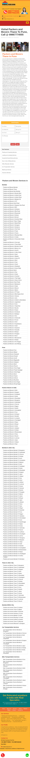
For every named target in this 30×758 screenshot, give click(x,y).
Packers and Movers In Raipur (10, 422)
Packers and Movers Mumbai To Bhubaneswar (14, 549)
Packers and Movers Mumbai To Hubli (12, 544)
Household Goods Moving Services (10, 158)
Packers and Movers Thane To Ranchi (12, 601)
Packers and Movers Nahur (10, 270)
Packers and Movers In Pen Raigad (12, 341)
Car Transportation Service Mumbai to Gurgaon (15, 640)
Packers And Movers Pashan (10, 376)
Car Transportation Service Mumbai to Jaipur (14, 646)
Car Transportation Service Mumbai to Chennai (14, 633)
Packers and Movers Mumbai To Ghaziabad (14, 470)
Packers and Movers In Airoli (10, 322)
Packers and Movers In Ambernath (11, 318)
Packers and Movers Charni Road (11, 282)
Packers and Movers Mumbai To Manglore (13, 540)
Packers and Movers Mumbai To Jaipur (12, 474)
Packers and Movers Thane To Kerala (12, 593)
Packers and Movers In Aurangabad (12, 410)
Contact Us (20, 710)
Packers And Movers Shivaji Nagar (12, 384)
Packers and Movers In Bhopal (10, 424)
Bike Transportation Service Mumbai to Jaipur (14, 680)
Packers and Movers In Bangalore (11, 400)
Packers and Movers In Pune (10, 412)
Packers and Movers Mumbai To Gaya (12, 506)
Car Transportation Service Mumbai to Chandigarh (12, 643)
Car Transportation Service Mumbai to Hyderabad (12, 637)
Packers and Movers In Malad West (12, 223)
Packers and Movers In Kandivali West (12, 219)
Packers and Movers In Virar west (11, 242)
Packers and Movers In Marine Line (12, 248)
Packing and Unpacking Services (9, 152)
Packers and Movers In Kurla (10, 304)
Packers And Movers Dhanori (10, 366)
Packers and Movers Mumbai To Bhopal (13, 498)
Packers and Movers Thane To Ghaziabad (13, 575)
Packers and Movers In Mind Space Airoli (13, 294)
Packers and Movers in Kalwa (10, 274)
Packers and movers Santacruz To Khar (13, 613)
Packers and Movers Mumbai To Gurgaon (13, 472)
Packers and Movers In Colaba (10, 237)
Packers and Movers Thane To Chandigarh (13, 577)
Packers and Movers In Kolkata (11, 430)
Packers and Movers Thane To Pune (12, 587)
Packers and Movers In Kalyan (10, 310)
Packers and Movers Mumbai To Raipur (13, 551)
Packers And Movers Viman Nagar (11, 368)
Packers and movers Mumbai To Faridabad (13, 466)
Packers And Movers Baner (10, 374)
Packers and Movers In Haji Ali (10, 250)
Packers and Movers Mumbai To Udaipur (13, 476)
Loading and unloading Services (9, 155)
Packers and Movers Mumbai (10, 187)
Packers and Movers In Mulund (10, 288)
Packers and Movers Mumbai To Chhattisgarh (14, 553)
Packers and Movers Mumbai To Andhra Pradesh (13, 556)
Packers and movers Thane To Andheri (13, 607)
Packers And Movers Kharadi (10, 356)
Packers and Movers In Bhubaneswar (12, 432)
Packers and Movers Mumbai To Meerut (13, 494)
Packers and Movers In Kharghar (11, 334)
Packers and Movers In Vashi (10, 326)
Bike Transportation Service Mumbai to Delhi (14, 668)
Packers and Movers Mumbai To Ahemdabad (14, 518)
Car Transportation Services (8, 166)
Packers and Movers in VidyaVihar (11, 306)
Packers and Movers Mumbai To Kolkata (13, 456)
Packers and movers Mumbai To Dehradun (13, 559)
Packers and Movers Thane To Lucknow (13, 599)
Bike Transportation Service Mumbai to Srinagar (12, 688)
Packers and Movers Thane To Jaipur (12, 591)
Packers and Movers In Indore (10, 426)
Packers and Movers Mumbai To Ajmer (12, 480)
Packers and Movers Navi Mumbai (11, 191)
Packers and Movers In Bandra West (12, 193)
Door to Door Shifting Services (8, 161)
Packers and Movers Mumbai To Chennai (13, 454)
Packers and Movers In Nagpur (10, 406)
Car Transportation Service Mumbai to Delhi (14, 635)
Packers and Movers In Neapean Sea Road (14, 205)
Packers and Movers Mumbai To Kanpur (13, 486)
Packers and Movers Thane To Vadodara (13, 585)
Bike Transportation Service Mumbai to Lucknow (12, 682)
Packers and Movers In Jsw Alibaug (12, 343)
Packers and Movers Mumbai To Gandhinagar (14, 522)
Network (25, 708)
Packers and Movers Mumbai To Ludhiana (13, 532)
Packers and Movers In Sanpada (11, 330)
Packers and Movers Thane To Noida (12, 573)
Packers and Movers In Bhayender (11, 213)
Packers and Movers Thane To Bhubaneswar (14, 597)
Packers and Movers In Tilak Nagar (12, 278)
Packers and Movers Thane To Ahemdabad (14, 583)
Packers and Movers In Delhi (10, 390)
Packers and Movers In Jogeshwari (12, 302)
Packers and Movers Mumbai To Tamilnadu (14, 528)
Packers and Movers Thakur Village (12, 221)
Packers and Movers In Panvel (10, 320)
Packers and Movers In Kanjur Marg (12, 268)
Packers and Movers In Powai (10, 231)
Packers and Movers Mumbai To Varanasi (13, 488)
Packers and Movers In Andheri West (12, 197)
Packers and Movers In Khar (10, 272)
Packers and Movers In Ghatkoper (11, 266)
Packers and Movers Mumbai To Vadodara (13, 516)
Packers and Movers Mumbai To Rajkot (13, 524)
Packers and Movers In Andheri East (12, 195)
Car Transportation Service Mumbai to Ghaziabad (12, 652)
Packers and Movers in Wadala (11, 256)
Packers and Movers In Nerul (10, 336)
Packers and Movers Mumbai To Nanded (13, 546)
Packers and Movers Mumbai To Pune (12, 512)
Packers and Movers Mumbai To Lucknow (13, 484)
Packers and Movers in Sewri (10, 254)
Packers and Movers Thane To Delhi (12, 571)
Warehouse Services (6, 169)
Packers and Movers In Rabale (10, 339)
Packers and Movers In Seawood (11, 328)
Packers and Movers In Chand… (11, 233)
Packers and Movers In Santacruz (11, 227)
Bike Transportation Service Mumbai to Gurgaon (12, 674)
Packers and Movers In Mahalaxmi (11, 284)
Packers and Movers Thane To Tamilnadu (13, 595)
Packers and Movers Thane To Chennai (13, 579)
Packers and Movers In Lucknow (11, 438)
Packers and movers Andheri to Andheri (13, 619)
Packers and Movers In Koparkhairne (12, 324)
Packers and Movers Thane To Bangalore (13, 565)
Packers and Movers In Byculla (10, 308)
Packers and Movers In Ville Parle (11, 229)
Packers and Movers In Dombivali (11, 312)
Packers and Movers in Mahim (10, 290)
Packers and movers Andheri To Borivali (13, 611)
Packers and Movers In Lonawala (11, 418)
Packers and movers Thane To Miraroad (13, 621)
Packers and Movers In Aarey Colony (12, 280)
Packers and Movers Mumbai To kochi (12, 458)
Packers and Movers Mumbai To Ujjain (12, 500)
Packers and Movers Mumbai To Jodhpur (13, 482)
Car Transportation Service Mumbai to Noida (14, 650)
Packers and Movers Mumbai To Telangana (14, 538)
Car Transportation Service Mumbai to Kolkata (14, 648)
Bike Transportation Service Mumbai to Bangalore (12, 662)
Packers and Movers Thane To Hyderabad (13, 567)
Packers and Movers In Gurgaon (11, 392)
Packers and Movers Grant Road (11, 203)
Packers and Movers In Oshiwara (11, 209)
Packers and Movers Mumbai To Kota (12, 478)
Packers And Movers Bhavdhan (11, 380)
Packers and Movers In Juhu (10, 298)
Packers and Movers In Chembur (11, 276)
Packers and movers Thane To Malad (12, 609)
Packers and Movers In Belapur (11, 332)
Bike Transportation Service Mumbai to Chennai (12, 665)
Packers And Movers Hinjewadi (11, 354)
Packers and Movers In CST (10, 201)
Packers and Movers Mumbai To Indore (13, 496)
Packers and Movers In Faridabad (11, 394)
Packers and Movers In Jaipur (10, 440)
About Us (9, 708)
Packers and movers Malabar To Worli (12, 615)
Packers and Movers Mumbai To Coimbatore (14, 460)
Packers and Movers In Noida (10, 396)
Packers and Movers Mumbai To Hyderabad (14, 452)
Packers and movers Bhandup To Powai (13, 617)
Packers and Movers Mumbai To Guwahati (13, 510)
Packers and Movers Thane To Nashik (12, 589)
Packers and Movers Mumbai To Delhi (12, 464)
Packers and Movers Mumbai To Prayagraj (13, 492)
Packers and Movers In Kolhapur (11, 414)
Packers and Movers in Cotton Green (12, 252)
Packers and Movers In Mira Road (11, 211)
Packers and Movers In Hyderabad (11, 402)
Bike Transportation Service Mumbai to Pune (14, 659)
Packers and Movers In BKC (10, 207)
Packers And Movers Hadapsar (11, 362)
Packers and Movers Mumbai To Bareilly (13, 490)
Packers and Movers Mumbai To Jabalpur (13, 502)
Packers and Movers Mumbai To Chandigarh (14, 534)
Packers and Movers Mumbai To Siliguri (13, 508)
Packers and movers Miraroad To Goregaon (14, 623)
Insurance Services (6, 172)
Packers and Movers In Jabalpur (11, 428)
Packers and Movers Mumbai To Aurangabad (14, 547)
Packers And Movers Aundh (10, 358)
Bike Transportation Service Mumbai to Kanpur (14, 685)
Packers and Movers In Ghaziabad (11, 398)
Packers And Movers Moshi (10, 364)
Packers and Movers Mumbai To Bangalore (14, 450)
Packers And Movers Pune (9, 350)
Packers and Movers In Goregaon (11, 225)
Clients (20, 708)
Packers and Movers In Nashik (10, 408)
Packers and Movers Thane (10, 189)
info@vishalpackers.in (8, 18)
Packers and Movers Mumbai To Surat (12, 520)
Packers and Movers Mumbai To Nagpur (13, 514)
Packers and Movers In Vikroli (10, 264)
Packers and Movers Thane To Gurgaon (13, 569)
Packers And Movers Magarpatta (11, 360)
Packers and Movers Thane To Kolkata (12, 581)
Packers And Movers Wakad (10, 352)
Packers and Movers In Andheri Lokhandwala (14, 300)
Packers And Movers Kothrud (10, 378)
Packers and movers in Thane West (12, 244)
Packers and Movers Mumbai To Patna (12, 504)
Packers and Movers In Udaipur (11, 442)
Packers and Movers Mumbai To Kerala (13, 526)
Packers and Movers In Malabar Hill (12, 199)
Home (3, 708)
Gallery (9, 710)
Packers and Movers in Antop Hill (11, 258)
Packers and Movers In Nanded (11, 416)
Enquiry (14, 710)
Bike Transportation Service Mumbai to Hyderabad (12, 670)
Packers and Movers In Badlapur (11, 314)
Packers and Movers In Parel (10, 262)
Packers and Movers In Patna (10, 434)
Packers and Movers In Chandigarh (12, 420)
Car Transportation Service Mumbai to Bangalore (12, 630)
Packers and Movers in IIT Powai (11, 292)
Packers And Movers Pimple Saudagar (12, 370)
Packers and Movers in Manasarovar (12, 337)
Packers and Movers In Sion (10, 316)
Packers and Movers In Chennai (11, 404)
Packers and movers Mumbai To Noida (12, 468)
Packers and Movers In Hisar (10, 444)
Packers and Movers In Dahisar (11, 215)
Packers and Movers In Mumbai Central (13, 246)
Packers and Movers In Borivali (11, 217)
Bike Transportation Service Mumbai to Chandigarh (12, 677)
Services (15, 708)
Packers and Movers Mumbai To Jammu (13, 536)
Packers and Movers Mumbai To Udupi (12, 542)
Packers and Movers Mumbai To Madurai (13, 462)
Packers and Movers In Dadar (10, 286)
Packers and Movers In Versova (11, 296)
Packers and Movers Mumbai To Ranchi (13, 530)
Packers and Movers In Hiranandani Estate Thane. (13, 239)
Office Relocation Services (8, 164)
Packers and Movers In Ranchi (10, 436)
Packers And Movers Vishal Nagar (11, 372)
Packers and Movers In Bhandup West (12, 235)
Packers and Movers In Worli (10, 260)
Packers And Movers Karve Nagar (11, 382)
